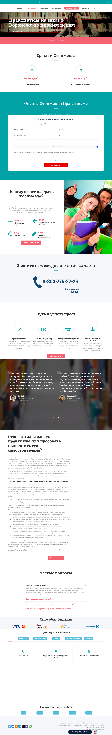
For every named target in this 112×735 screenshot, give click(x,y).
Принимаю (56, 160)
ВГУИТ (89, 713)
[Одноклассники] (16, 726)
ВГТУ (56, 713)
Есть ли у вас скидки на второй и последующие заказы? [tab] (48, 609)
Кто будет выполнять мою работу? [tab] (40, 599)
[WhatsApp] (30, 726)
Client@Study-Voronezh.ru (47, 2)
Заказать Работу (71, 8)
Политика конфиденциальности (95, 729)
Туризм (56, 638)
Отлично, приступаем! (31, 242)
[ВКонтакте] (12, 726)
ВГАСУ (72, 713)
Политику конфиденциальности (59, 160)
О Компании (56, 8)
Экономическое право (74, 638)
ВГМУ (39, 713)
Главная (19, 8)
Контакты (85, 8)
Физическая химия (40, 638)
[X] (23, 726)
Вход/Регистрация (106, 2)
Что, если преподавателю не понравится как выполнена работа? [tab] (52, 604)
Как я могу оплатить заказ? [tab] (37, 585)
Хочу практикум (56, 558)
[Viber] (26, 726)
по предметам (62, 632)
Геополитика (23, 638)
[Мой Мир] (19, 726)
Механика (89, 638)
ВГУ (23, 713)
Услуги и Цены (31, 8)
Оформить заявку (56, 356)
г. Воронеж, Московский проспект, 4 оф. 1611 (26, 2)
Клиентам (44, 8)
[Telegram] (9, 726)
